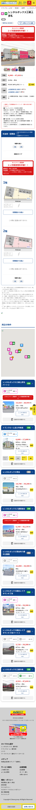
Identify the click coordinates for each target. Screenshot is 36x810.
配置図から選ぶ (18, 212)
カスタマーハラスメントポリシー (11, 790)
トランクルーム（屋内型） (9, 749)
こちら (6, 289)
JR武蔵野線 (11, 89)
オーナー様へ (24, 772)
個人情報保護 (5, 792)
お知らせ (34, 409)
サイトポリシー (6, 787)
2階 (21, 147)
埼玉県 (17, 8)
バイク (3, 751)
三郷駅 (17, 92)
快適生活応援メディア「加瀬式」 (11, 762)
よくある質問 (5, 772)
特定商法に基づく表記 (8, 782)
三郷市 (23, 8)
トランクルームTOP (6, 8)
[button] (18, 351)
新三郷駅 (17, 89)
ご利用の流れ (5, 770)
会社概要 (22, 770)
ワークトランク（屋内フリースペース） (13, 754)
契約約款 (4, 785)
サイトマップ (5, 794)
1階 (15, 147)
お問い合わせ (28, 807)
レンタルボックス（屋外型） (10, 746)
